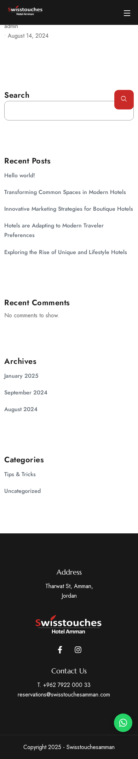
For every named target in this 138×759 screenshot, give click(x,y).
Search (16, 95)
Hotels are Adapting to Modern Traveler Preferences (54, 230)
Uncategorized (22, 491)
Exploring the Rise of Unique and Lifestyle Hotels (65, 252)
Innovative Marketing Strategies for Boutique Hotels (68, 209)
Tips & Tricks (20, 474)
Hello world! (19, 175)
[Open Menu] (127, 12)
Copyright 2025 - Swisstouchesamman (69, 747)
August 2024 (21, 409)
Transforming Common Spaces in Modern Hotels (65, 192)
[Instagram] (78, 649)
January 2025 (21, 376)
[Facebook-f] (60, 649)
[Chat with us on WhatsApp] (123, 723)
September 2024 (25, 392)
